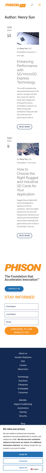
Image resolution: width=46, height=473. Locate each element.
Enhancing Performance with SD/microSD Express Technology (27, 72)
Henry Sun (24, 48)
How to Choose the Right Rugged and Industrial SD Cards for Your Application (27, 181)
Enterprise (23, 384)
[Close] (43, 427)
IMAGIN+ (23, 400)
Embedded (21, 52)
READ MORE (24, 127)
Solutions (23, 381)
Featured (30, 52)
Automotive (23, 408)
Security (23, 416)
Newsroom (23, 369)
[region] (23, 449)
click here (16, 445)
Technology (23, 377)
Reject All (23, 468)
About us (23, 353)
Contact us (14, 289)
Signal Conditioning (23, 404)
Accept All (23, 454)
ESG (23, 361)
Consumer (23, 392)
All (30, 48)
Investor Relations (23, 357)
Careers (23, 365)
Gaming (23, 412)
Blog (23, 423)
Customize (23, 461)
